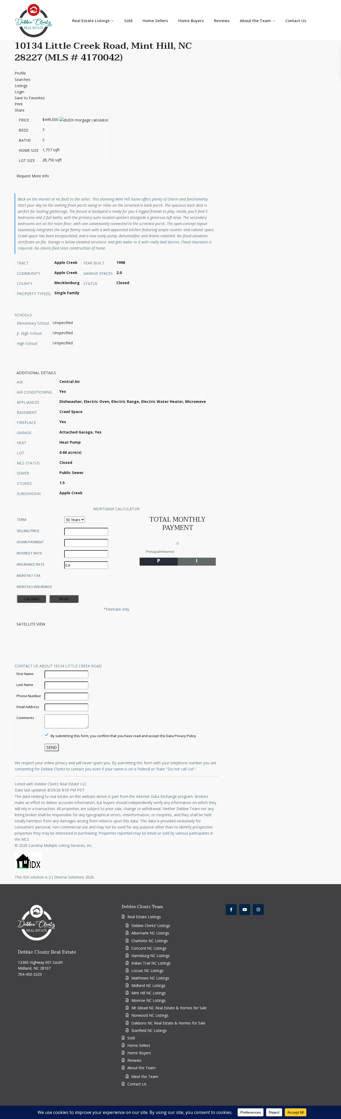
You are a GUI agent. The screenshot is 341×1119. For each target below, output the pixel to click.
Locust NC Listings (147, 970)
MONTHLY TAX (28, 575)
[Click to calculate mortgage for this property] (83, 120)
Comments (25, 717)
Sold (128, 20)
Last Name (25, 684)
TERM (21, 519)
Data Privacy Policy (181, 735)
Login (19, 91)
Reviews (222, 20)
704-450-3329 (30, 974)
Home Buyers (191, 20)
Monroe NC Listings (148, 1000)
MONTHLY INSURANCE (34, 586)
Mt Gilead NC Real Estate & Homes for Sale (169, 1007)
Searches (22, 79)
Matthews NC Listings (150, 978)
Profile (20, 73)
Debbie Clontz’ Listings (150, 925)
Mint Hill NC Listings (148, 992)
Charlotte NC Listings (149, 940)
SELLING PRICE (28, 530)
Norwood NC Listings (149, 1015)
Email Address (28, 706)
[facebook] (231, 909)
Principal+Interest (160, 551)
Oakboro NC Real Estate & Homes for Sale (168, 1023)
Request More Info (33, 175)
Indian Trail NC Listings (151, 963)
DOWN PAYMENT (30, 542)
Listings (21, 85)
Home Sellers (155, 20)
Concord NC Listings (149, 948)
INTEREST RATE (29, 553)
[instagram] (258, 909)
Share (20, 110)
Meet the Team (144, 1076)
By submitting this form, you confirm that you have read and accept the (123, 735)
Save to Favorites (30, 97)
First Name (25, 673)
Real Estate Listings (91, 20)
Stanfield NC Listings (149, 1030)
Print (19, 104)
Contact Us (295, 20)
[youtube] (244, 909)
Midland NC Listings (148, 985)
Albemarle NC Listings (150, 933)
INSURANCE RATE (30, 564)
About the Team (255, 20)
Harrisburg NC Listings (150, 955)
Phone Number (29, 695)
